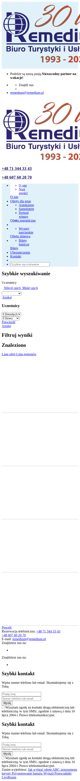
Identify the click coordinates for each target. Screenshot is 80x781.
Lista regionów (26, 354)
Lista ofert (9, 354)
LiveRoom (9, 777)
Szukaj (7, 297)
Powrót (7, 627)
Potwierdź (8, 322)
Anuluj (6, 326)
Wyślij (7, 703)
